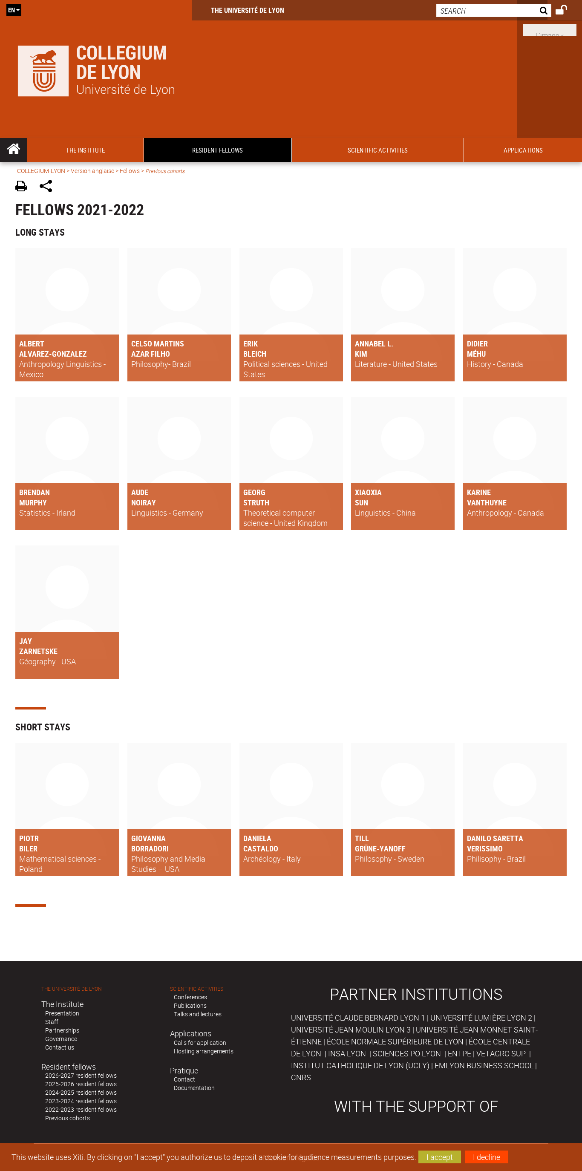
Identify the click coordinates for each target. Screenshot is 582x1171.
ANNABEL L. (374, 343)
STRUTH (256, 502)
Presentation (62, 1013)
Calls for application (200, 1042)
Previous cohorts (67, 1118)
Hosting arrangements (203, 1051)
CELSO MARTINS (157, 343)
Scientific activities (196, 988)
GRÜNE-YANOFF (380, 848)
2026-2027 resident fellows (81, 1075)
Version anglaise (92, 171)
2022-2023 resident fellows (81, 1109)
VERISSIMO (485, 848)
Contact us (59, 1047)
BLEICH (254, 354)
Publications (190, 1005)
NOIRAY (143, 502)
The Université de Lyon (247, 10)
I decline (486, 1157)
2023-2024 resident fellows (81, 1101)
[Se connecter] (567, 11)
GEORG (254, 492)
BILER (28, 848)
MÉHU (476, 354)
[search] (493, 10)
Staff (51, 1022)
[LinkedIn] (549, 29)
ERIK (250, 343)
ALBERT (31, 343)
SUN (361, 502)
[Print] (24, 187)
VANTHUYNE (487, 502)
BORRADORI (150, 848)
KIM (361, 354)
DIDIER (477, 343)
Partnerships (62, 1030)
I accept (439, 1157)
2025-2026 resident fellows (81, 1084)
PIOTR (29, 838)
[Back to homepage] (96, 69)
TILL (362, 838)
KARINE (479, 492)
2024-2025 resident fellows (81, 1092)
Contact (184, 1079)
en (11, 10)
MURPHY (33, 502)
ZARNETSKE (38, 651)
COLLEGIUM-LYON (41, 171)
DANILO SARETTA (495, 838)
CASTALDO (260, 848)
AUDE (139, 492)
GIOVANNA (148, 838)
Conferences (190, 997)
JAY (25, 641)
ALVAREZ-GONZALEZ (53, 354)
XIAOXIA (368, 492)
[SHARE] (49, 187)
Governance (61, 1039)
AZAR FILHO (150, 354)
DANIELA (257, 838)
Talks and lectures (198, 1014)
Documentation (194, 1088)
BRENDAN (34, 492)
